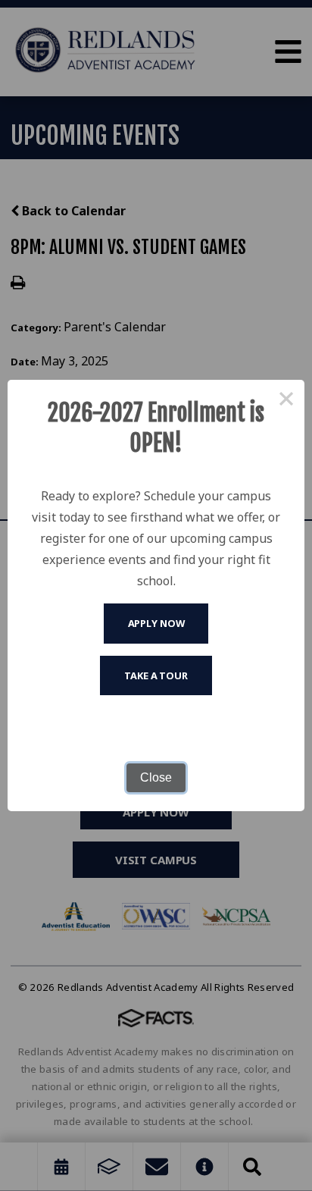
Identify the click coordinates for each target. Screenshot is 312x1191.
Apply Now (156, 623)
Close (156, 777)
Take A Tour (156, 675)
